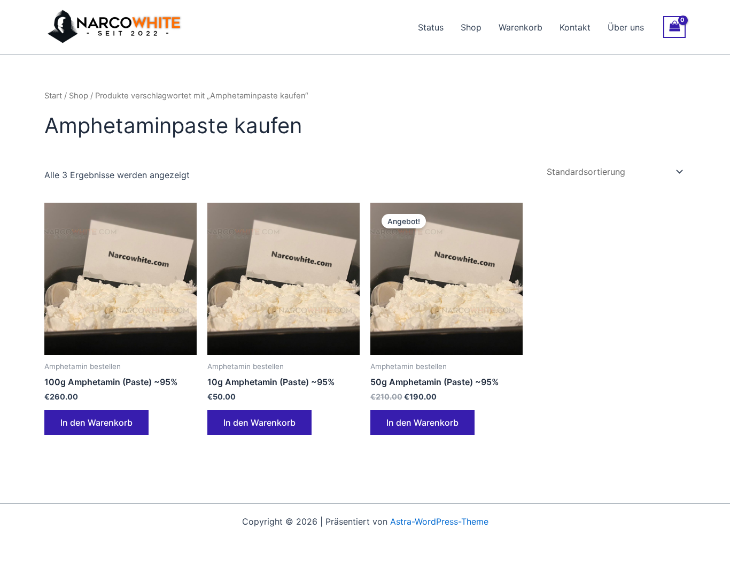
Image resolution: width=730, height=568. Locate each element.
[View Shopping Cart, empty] (674, 27)
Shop (471, 27)
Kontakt (575, 27)
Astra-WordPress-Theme (439, 521)
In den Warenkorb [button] (96, 422)
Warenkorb (520, 27)
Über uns (626, 27)
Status (431, 27)
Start (53, 96)
